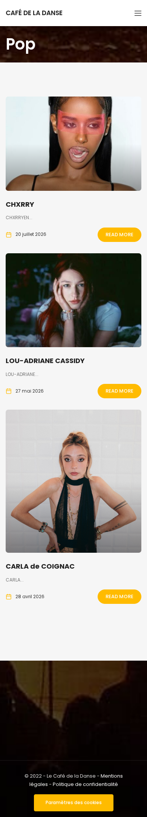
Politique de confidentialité (85, 784)
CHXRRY (20, 204)
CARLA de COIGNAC (40, 566)
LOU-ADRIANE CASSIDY (45, 360)
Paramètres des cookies (74, 802)
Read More (119, 234)
